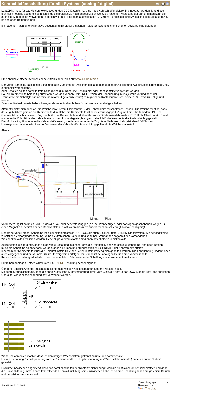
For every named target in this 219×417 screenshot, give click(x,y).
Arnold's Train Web (86, 79)
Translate (150, 388)
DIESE (60, 263)
